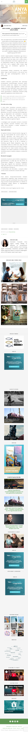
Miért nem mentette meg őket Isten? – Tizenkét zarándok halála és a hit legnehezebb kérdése (13, 420)
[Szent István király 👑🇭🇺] (14, 620)
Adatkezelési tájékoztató (7, 728)
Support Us (23, 728)
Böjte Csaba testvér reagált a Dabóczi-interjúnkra (13, 545)
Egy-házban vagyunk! (9, 711)
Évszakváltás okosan (14, 302)
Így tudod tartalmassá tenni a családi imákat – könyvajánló (14, 324)
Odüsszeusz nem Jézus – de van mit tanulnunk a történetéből (12, 438)
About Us (18, 728)
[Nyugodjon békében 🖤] (14, 626)
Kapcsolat (20, 726)
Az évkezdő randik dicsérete (14, 281)
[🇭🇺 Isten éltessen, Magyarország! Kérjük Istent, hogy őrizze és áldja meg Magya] (7, 620)
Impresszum (14, 726)
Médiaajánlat (9, 726)
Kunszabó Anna (7, 25)
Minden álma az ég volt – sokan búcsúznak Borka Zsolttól (14, 404)
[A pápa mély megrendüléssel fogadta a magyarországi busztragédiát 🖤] (7, 626)
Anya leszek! (4, 191)
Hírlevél (14, 728)
